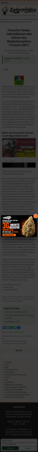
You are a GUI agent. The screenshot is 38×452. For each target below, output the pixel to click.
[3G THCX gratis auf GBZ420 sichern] (19, 226)
